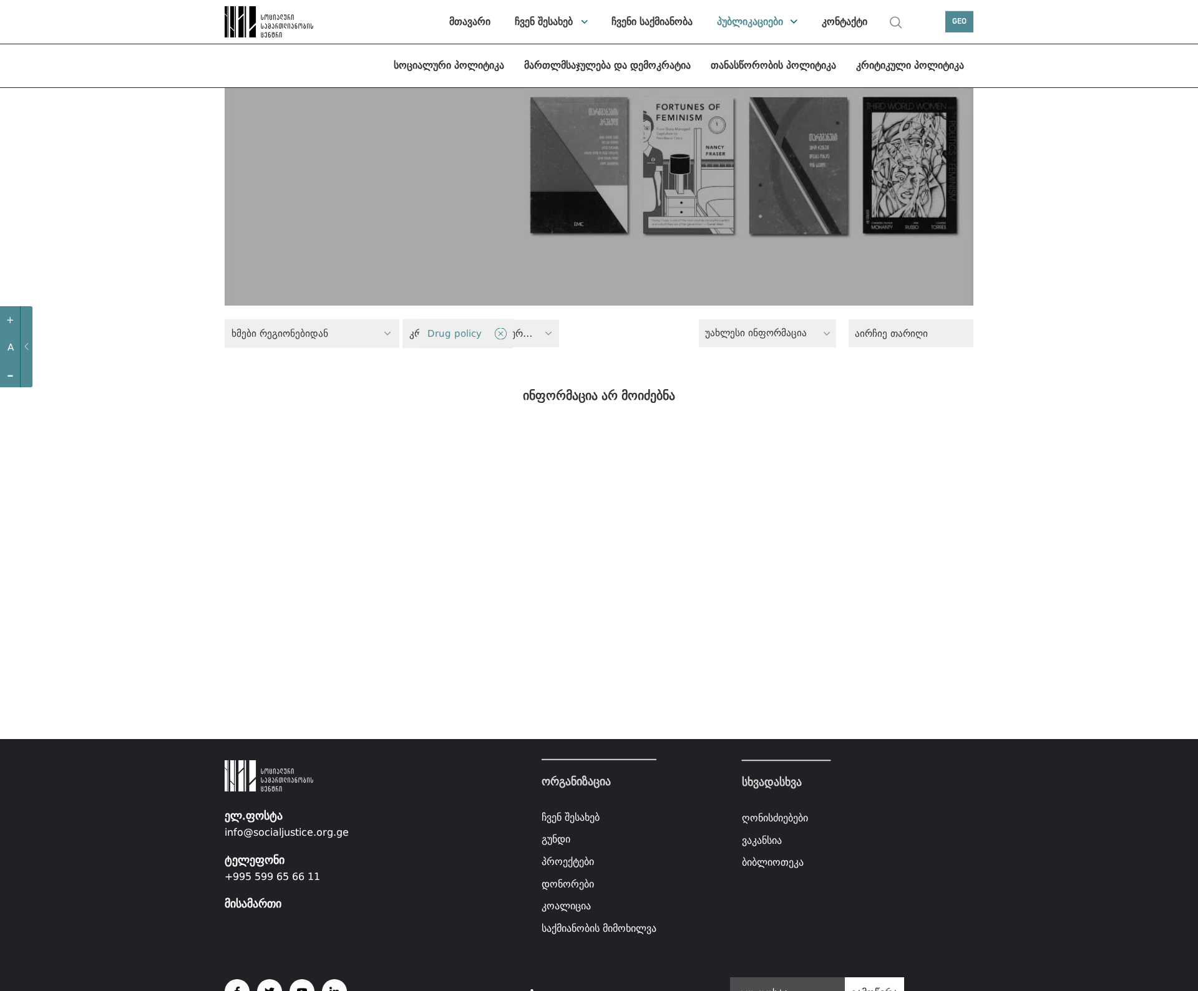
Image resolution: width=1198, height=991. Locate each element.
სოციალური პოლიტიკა (449, 65)
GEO (959, 21)
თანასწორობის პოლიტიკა (773, 65)
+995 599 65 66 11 (272, 876)
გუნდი (556, 839)
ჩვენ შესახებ (544, 21)
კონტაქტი (844, 21)
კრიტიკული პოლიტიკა (910, 65)
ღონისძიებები (775, 818)
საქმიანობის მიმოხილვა (599, 928)
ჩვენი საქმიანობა (652, 21)
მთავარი (469, 21)
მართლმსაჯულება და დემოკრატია (607, 65)
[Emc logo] (268, 21)
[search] (896, 22)
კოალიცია (566, 906)
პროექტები (568, 862)
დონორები (568, 883)
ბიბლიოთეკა (773, 862)
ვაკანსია (762, 840)
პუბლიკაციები (750, 21)
